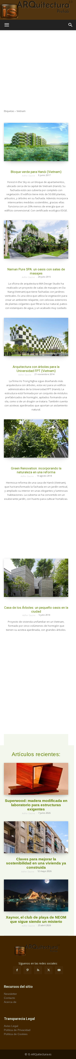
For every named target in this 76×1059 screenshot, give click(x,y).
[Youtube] (59, 970)
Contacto (9, 997)
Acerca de (10, 1001)
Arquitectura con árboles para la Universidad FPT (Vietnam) (36, 369)
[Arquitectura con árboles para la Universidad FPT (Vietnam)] (36, 337)
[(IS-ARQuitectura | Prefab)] (38, 10)
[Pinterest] (27, 970)
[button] (6, 25)
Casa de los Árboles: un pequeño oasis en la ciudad (36, 609)
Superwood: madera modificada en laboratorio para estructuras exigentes (36, 805)
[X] (48, 970)
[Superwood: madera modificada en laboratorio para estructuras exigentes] (36, 779)
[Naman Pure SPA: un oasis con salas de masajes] (36, 239)
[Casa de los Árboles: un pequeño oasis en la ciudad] (36, 578)
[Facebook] (17, 970)
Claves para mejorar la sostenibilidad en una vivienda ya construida (36, 863)
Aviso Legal (11, 1025)
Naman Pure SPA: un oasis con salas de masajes (36, 271)
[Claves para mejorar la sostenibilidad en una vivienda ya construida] (36, 837)
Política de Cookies (15, 1034)
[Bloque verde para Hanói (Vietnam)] (36, 142)
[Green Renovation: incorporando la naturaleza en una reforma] (36, 438)
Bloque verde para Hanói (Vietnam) (36, 172)
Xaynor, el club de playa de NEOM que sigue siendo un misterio (36, 919)
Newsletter (10, 993)
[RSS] (38, 970)
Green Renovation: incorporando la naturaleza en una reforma (36, 470)
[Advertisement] (38, 70)
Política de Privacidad (17, 1030)
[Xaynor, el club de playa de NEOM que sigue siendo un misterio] (36, 895)
